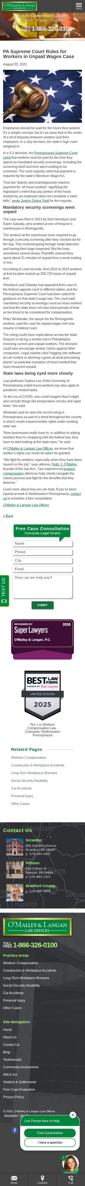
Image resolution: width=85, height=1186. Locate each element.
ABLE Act (10, 1074)
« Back (8, 516)
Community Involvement (20, 1067)
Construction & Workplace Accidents (29, 970)
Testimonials (12, 1059)
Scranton (26, 20)
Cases (20, 803)
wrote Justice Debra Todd (30, 201)
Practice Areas (78, 6)
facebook (14, 1130)
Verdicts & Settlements (19, 1082)
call (70, 1182)
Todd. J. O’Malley (64, 464)
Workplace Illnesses (34, 773)
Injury (22, 796)
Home (7, 1029)
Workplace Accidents (37, 765)
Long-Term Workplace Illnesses (26, 978)
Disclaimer (11, 1115)
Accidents (21, 788)
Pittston (42, 20)
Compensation (28, 757)
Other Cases (12, 1008)
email (14, 1182)
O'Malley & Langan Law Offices (30, 448)
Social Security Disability (21, 985)
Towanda (58, 20)
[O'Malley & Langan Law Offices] (19, 6)
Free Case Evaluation (19, 1089)
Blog (6, 1052)
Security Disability (29, 780)
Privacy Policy (13, 1097)
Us (10, 1037)
